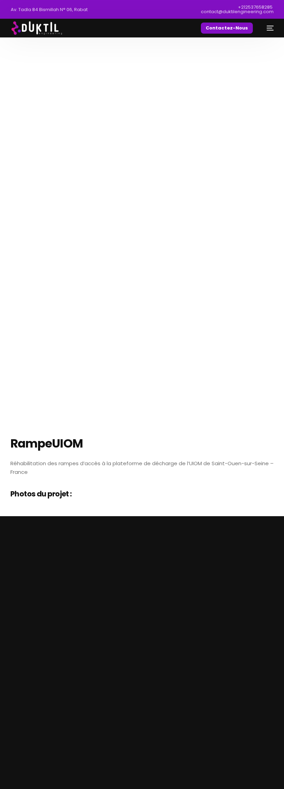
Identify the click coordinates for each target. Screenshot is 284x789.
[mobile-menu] (267, 28)
